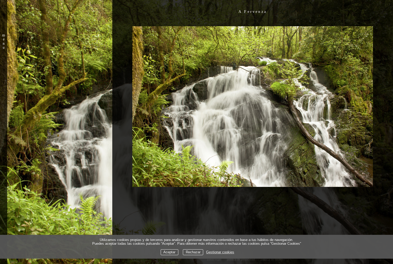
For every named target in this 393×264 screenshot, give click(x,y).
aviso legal (214, 259)
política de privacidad (241, 259)
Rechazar (193, 252)
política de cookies (273, 259)
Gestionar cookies (220, 252)
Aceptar (169, 252)
